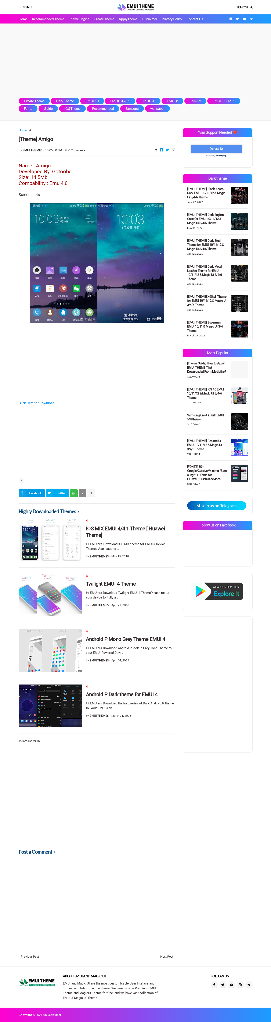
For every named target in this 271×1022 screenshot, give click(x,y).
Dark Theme (65, 101)
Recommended (103, 108)
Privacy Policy (172, 19)
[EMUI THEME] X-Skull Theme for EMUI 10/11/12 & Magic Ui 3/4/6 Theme (207, 301)
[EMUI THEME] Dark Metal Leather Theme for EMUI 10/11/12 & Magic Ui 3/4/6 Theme (204, 273)
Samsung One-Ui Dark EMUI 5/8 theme (205, 417)
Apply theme (128, 19)
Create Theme (104, 19)
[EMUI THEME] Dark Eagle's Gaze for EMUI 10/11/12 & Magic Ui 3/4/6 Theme (205, 219)
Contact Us (195, 19)
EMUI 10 (92, 101)
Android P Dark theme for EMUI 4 (122, 694)
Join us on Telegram (219, 505)
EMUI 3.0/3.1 (120, 101)
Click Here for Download (37, 403)
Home (23, 19)
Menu (27, 7)
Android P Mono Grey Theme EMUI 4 (125, 639)
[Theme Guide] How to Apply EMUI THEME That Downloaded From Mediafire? (206, 367)
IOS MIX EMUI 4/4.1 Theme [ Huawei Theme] (125, 532)
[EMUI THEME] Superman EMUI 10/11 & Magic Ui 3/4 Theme (205, 327)
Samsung (132, 108)
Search (242, 7)
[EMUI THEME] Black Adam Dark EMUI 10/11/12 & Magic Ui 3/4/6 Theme (206, 193)
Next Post (166, 956)
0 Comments (76, 150)
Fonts (28, 108)
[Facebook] (161, 150)
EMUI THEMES (224, 101)
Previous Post (30, 956)
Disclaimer (149, 19)
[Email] (173, 150)
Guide (48, 108)
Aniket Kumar (52, 1014)
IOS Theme (72, 108)
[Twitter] (167, 150)
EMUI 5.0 (148, 101)
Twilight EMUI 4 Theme (111, 584)
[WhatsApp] (74, 493)
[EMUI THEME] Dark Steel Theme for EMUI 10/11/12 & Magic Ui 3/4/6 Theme (205, 245)
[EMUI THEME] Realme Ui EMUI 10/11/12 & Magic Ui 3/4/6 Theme (204, 445)
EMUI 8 (172, 101)
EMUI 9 (195, 101)
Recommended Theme (48, 19)
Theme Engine (79, 19)
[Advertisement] (136, 60)
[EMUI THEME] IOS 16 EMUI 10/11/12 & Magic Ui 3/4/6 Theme (205, 393)
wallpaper (157, 108)
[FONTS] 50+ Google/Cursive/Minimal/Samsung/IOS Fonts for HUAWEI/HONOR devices (207, 473)
